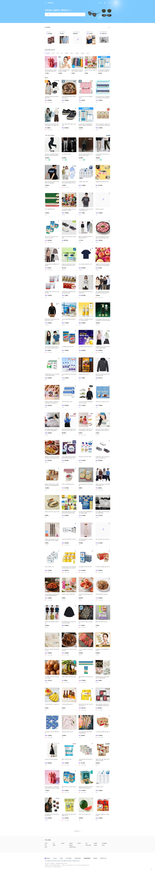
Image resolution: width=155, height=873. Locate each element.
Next (110, 38)
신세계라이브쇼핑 (72, 847)
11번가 (53, 53)
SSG (61, 53)
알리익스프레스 (88, 845)
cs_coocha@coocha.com (70, 865)
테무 (86, 843)
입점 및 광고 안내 (103, 858)
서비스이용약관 (68, 858)
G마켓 (88, 53)
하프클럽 (66, 53)
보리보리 (95, 845)
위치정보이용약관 (77, 858)
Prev (45, 38)
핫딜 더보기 (77, 831)
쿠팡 (57, 53)
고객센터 (61, 858)
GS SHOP (47, 53)
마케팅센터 (95, 858)
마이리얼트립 (104, 843)
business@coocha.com (84, 865)
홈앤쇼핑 (70, 845)
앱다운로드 (48, 858)
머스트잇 (62, 843)
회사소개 (55, 858)
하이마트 (79, 843)
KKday (103, 845)
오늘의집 (82, 53)
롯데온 (71, 53)
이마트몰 (76, 53)
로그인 (100, 2)
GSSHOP (71, 843)
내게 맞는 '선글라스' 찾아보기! (57, 10)
